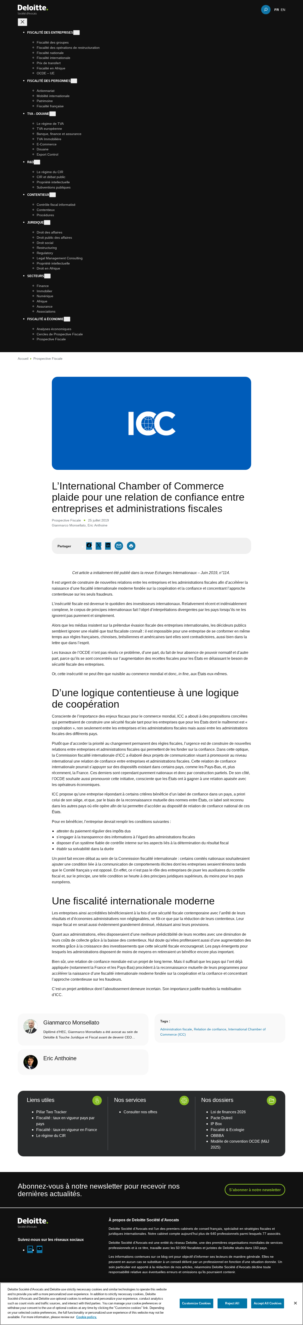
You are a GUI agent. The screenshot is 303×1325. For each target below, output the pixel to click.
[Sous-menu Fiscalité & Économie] (67, 319)
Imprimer (131, 546)
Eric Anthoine (97, 525)
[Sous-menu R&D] (37, 161)
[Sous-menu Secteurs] (47, 276)
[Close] (295, 1303)
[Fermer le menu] (22, 22)
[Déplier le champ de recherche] (266, 9)
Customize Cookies (196, 1303)
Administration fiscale (176, 1029)
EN (283, 9)
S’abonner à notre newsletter (255, 1189)
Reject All (232, 1303)
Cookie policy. (86, 1317)
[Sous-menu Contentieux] (52, 194)
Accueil (23, 358)
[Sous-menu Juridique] (47, 222)
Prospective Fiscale (47, 358)
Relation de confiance (210, 1029)
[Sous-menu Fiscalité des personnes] (74, 80)
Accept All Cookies (267, 1303)
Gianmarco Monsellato (69, 525)
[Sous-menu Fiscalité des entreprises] (76, 32)
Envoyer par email (119, 546)
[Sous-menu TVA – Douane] (52, 113)
